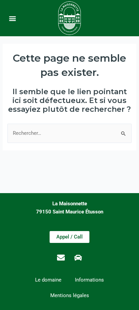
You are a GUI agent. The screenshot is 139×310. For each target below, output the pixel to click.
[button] (12, 18)
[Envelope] (61, 257)
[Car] (78, 257)
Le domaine (48, 280)
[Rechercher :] (69, 133)
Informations (89, 280)
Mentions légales (69, 295)
